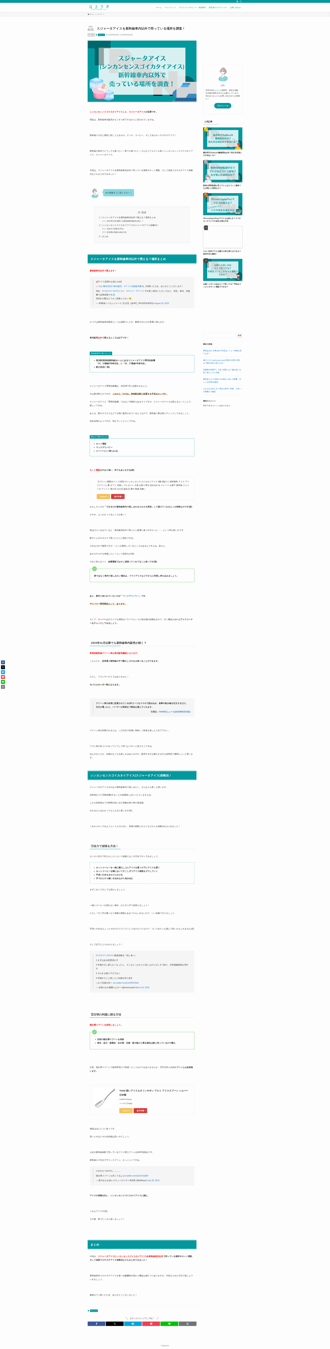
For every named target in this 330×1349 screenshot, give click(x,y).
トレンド (101, 35)
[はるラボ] (99, 7)
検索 (239, 335)
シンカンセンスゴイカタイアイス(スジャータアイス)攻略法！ (130, 225)
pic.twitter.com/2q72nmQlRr (135, 1176)
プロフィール (223, 106)
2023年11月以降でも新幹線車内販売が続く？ (125, 221)
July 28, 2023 (153, 1180)
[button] (96, 1324)
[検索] (240, 1)
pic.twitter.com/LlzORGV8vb (126, 983)
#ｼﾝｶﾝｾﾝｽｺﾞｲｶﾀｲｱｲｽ (111, 291)
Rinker (129, 1099)
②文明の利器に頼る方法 (117, 232)
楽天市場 (117, 496)
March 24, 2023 (142, 987)
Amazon (103, 496)
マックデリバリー (131, 596)
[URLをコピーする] (187, 1324)
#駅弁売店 (107, 286)
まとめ (105, 236)
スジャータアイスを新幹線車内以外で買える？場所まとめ (129, 217)
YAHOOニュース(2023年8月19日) (174, 712)
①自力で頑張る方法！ (116, 229)
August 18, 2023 (161, 303)
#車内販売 (117, 286)
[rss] (237, 1)
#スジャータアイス (135, 291)
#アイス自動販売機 (133, 286)
